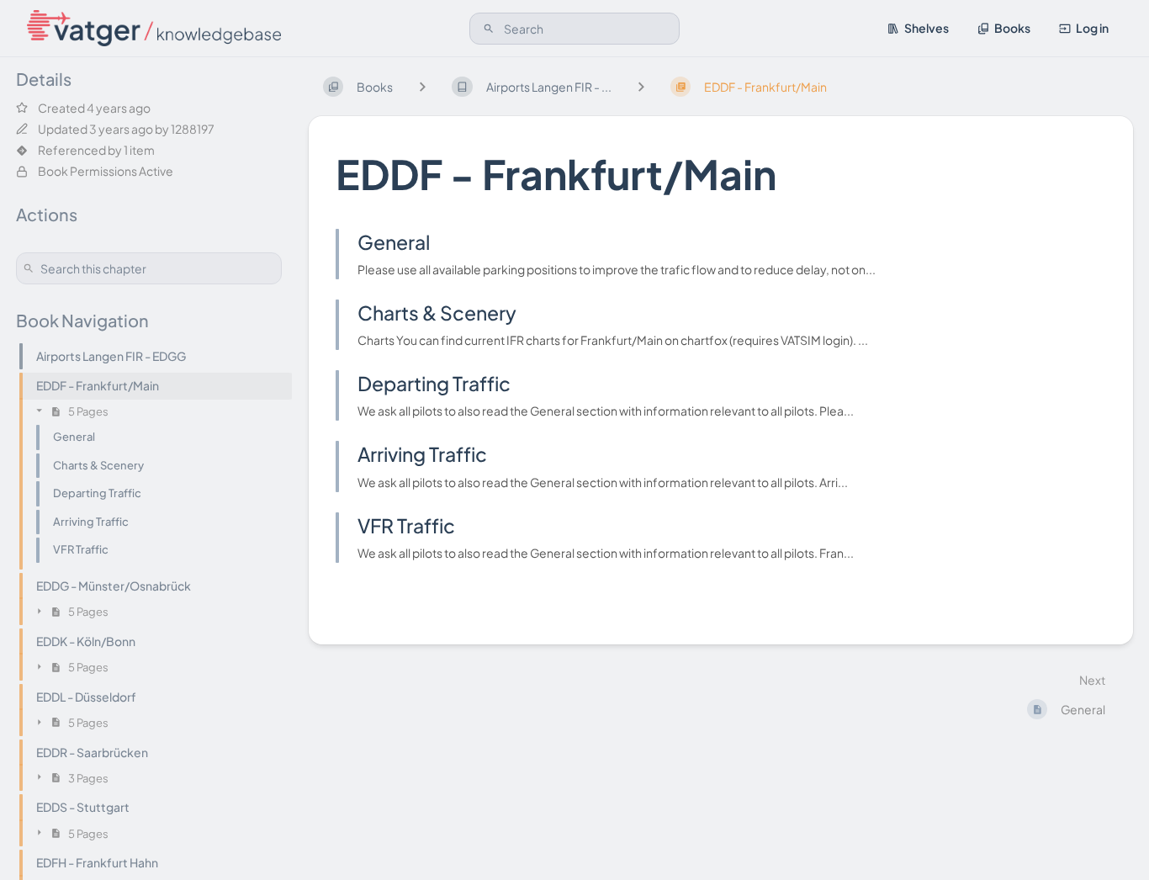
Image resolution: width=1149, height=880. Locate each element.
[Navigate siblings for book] (422, 86)
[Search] (489, 28)
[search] (574, 29)
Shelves (926, 27)
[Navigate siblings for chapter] (641, 86)
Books (1012, 27)
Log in (1092, 27)
